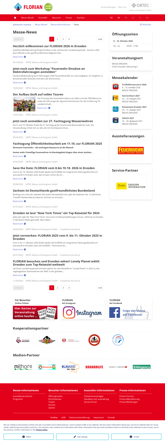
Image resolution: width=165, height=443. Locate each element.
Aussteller (42, 17)
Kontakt (111, 417)
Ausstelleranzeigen (128, 136)
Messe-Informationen (60, 24)
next (100, 39)
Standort (81, 17)
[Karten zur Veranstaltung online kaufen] (35, 312)
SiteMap (54, 417)
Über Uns (122, 7)
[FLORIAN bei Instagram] (82, 312)
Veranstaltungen (108, 7)
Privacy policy (41, 430)
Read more (18, 56)
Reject (28, 437)
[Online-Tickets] (48, 7)
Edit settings (82, 437)
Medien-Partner (26, 355)
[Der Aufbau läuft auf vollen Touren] (24, 104)
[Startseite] (15, 17)
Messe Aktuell (27, 17)
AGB (63, 417)
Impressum (98, 417)
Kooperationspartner (31, 328)
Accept (136, 437)
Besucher (56, 17)
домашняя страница (22, 24)
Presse (69, 17)
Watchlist (146, 24)
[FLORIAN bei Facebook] (130, 312)
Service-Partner (125, 170)
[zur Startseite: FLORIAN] (28, 7)
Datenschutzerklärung (79, 417)
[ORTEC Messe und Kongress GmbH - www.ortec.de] (140, 7)
